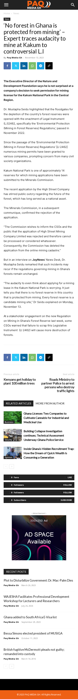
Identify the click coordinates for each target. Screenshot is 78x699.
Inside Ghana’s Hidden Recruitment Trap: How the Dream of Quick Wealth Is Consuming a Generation (49, 453)
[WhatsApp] (32, 65)
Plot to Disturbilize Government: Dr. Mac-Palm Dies (38, 580)
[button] (6, 5)
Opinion (8, 457)
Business (9, 422)
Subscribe (66, 500)
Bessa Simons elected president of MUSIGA (33, 633)
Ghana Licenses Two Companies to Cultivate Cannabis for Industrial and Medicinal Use (46, 418)
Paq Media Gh (14, 57)
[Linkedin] (24, 65)
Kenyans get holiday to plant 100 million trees (20, 381)
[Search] (73, 5)
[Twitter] (15, 65)
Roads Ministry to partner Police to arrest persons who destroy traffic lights (57, 385)
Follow (67, 485)
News (16, 13)
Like (70, 477)
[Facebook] (7, 65)
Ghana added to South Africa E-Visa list (30, 617)
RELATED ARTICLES (18, 403)
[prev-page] (6, 466)
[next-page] (11, 466)
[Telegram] (40, 65)
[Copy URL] (49, 65)
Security (8, 439)
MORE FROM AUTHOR (50, 403)
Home (7, 13)
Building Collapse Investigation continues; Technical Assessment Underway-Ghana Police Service (44, 435)
